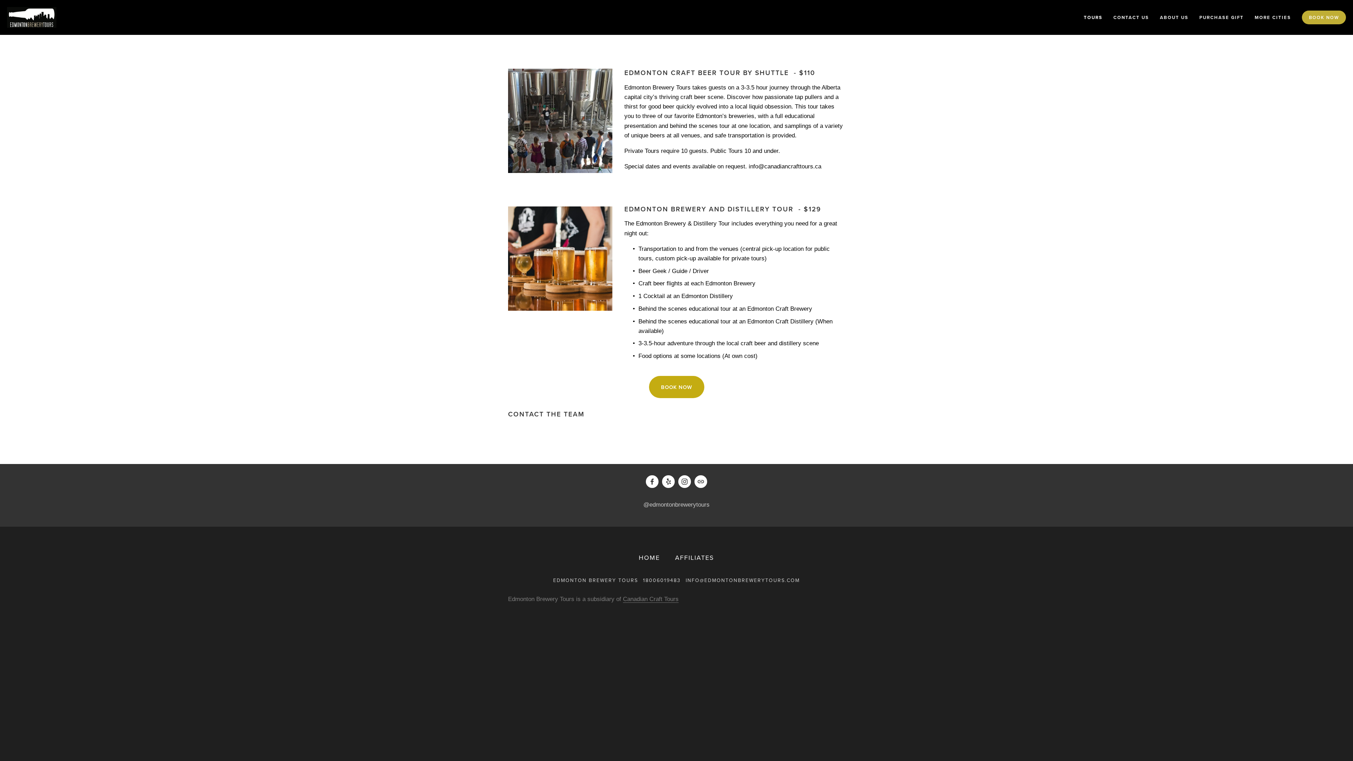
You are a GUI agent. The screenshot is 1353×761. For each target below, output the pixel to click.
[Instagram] (684, 481)
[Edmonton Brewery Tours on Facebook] (652, 481)
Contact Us (1131, 17)
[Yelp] (668, 481)
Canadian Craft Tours (651, 599)
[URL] (700, 481)
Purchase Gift (1221, 17)
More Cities (1273, 17)
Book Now (1324, 17)
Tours (1093, 17)
